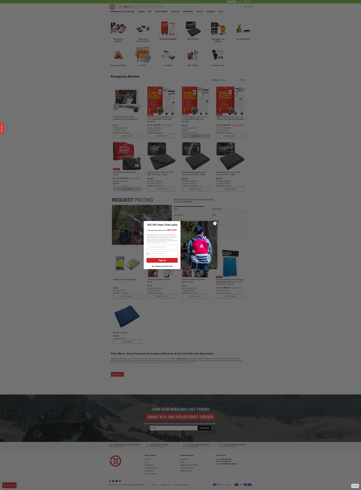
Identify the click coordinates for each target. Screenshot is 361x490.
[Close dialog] (215, 223)
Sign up (162, 260)
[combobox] (149, 253)
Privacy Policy (159, 242)
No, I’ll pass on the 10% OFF (162, 266)
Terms (165, 242)
